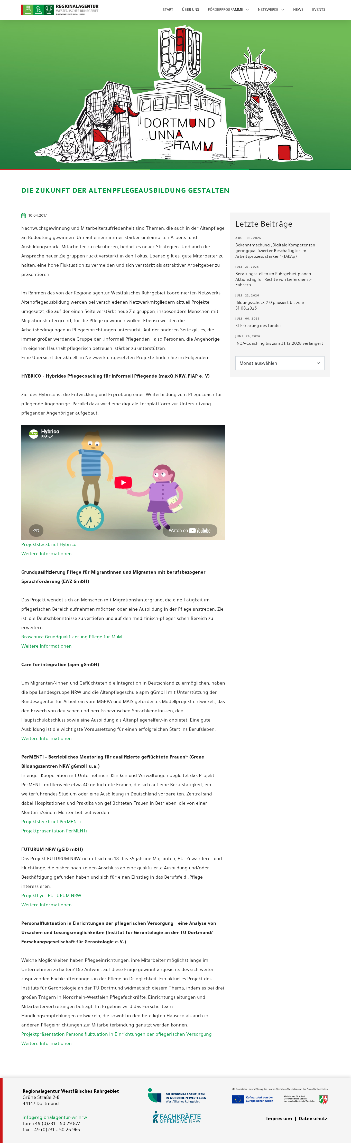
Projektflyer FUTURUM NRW (51, 895)
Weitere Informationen (46, 553)
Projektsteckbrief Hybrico (49, 544)
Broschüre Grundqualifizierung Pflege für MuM (71, 636)
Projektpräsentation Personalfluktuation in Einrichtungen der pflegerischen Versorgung (116, 1034)
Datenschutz (313, 1118)
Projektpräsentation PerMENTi (54, 830)
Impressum (279, 1118)
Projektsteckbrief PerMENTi (51, 821)
